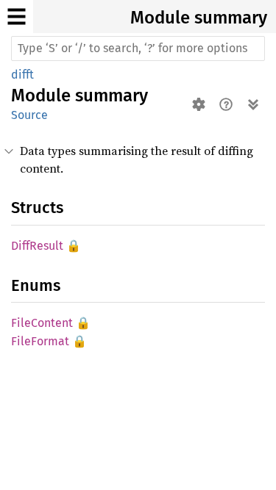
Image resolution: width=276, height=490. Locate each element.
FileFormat (40, 341)
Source (29, 115)
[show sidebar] (16, 16)
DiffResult (37, 246)
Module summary (198, 17)
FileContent (42, 323)
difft (22, 75)
